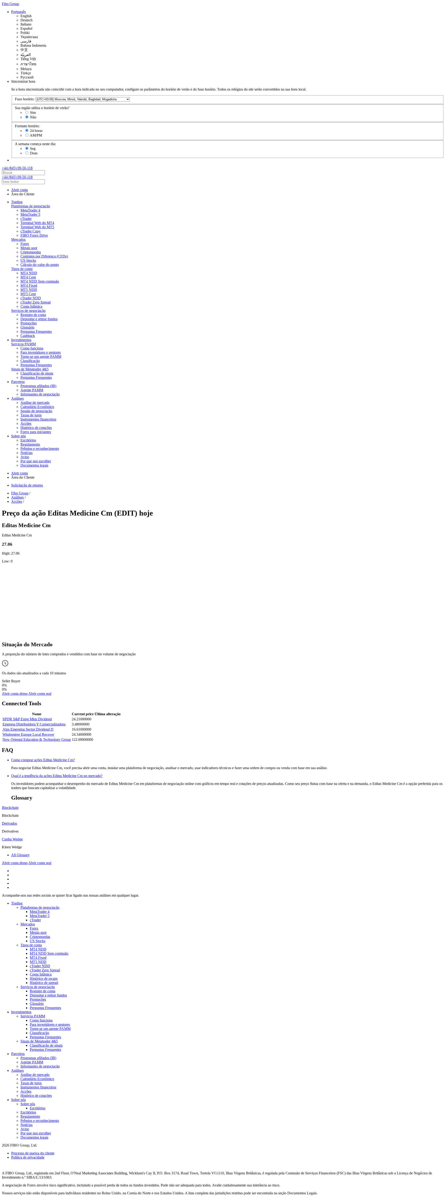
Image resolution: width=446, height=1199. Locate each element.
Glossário (27, 327)
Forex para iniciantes (35, 432)
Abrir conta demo (15, 694)
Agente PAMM (31, 390)
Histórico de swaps (44, 978)
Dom (33, 153)
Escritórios (28, 440)
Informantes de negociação (40, 394)
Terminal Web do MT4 (37, 223)
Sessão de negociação (36, 411)
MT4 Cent (28, 277)
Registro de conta (33, 315)
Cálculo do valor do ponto (39, 265)
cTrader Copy (30, 231)
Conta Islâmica (31, 306)
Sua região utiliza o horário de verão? (42, 108)
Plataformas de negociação (30, 206)
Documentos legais (34, 465)
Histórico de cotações (36, 428)
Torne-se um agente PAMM (40, 357)
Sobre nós (18, 436)
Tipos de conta (22, 269)
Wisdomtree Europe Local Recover (28, 734)
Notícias (26, 453)
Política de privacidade (27, 1157)
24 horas (36, 131)
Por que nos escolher (35, 461)
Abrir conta (19, 190)
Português (18, 12)
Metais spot (28, 248)
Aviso (24, 457)
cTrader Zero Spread (35, 302)
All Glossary (20, 855)
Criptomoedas (30, 252)
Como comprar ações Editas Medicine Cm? (43, 760)
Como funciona (31, 348)
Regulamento (30, 444)
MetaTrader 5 (30, 214)
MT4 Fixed (28, 285)
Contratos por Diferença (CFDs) (44, 256)
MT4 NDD (28, 273)
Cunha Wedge (12, 839)
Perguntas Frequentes (36, 331)
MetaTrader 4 (30, 210)
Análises (17, 398)
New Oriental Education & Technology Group (37, 740)
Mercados (18, 240)
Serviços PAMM (23, 344)
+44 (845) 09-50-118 (17, 168)
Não (33, 117)
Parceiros (18, 382)
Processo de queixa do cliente (32, 1153)
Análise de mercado (34, 403)
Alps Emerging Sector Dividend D (28, 729)
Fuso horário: (24, 99)
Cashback (27, 336)
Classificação (30, 361)
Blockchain (10, 808)
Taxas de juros (31, 415)
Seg (33, 148)
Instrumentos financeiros (38, 419)
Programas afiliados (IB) (38, 386)
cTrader (26, 219)
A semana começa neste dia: (35, 144)
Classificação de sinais (36, 373)
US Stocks (28, 260)
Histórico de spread (44, 983)
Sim (33, 112)
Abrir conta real (39, 694)
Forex (24, 244)
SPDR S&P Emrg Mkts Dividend (27, 719)
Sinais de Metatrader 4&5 (30, 369)
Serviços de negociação (28, 311)
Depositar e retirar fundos (39, 319)
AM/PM (36, 135)
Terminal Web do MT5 (37, 227)
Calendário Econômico (37, 407)
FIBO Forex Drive (34, 235)
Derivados (9, 823)
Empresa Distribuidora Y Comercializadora (34, 724)
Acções (25, 423)
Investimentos (21, 340)
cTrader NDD (30, 298)
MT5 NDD (28, 290)
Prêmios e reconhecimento (39, 449)
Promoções (28, 323)
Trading (17, 202)
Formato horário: (27, 126)
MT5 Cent (28, 294)
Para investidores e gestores (40, 352)
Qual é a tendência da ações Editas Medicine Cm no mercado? (56, 776)
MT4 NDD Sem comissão (39, 281)
